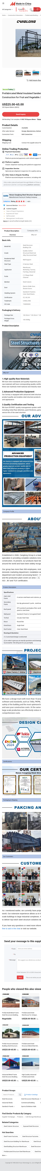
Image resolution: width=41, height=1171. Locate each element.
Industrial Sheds (7, 1103)
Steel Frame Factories (11, 1136)
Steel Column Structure (11, 1126)
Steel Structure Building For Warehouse (16, 1141)
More (4, 1155)
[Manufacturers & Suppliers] (20, 4)
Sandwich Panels (7, 1106)
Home (4, 15)
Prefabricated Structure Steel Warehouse (17, 1151)
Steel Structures (7, 1099)
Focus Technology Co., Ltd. (26, 1163)
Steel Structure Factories (30, 1136)
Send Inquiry (21, 114)
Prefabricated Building (31, 15)
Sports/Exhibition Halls (28, 1106)
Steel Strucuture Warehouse (30, 1099)
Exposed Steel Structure (31, 1126)
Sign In (5, 221)
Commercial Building (28, 1103)
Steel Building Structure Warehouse (15, 1146)
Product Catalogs (32, 1095)
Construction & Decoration (15, 15)
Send (20, 977)
